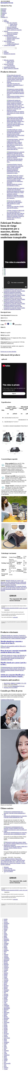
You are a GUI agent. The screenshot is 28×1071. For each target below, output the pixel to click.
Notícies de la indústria (12, 32)
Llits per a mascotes (11, 27)
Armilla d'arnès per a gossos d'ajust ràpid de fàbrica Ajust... (15, 136)
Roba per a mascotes (12, 22)
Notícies (6, 31)
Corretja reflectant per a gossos (8, 860)
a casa (5, 20)
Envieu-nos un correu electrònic (8, 351)
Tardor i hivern (13, 24)
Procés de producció (12, 37)
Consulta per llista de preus (7, 699)
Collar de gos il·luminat (15, 863)
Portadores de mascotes (12, 28)
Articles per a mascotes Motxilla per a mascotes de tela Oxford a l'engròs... (12, 675)
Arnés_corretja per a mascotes (14, 29)
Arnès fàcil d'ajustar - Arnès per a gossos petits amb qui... (15, 148)
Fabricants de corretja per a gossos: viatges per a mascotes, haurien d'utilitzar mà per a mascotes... (15, 848)
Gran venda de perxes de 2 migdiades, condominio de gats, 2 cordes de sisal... (15, 85)
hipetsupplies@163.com (7, 2)
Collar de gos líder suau (9, 861)
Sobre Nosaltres (8, 41)
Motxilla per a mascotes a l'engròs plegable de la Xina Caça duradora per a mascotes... (15, 197)
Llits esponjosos (11, 65)
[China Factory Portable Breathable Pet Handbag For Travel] (14, 647)
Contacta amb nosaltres (9, 45)
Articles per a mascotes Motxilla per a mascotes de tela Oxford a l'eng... (15, 160)
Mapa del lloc (18, 858)
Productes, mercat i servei (13, 38)
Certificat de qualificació (13, 44)
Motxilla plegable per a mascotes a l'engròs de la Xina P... (11, 642)
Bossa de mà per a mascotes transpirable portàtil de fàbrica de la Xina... (13, 651)
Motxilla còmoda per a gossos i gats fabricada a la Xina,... (14, 184)
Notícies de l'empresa (12, 34)
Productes (6, 21)
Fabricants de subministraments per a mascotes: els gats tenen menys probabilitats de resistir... (15, 833)
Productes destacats (10, 858)
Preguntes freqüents (8, 35)
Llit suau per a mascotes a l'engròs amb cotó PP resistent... (15, 207)
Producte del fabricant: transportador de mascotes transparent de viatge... (13, 171)
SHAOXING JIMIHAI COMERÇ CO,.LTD (15, 683)
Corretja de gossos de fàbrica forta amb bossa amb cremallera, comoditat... (15, 125)
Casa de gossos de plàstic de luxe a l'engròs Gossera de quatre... (15, 97)
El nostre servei (10, 42)
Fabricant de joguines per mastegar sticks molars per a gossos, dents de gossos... (15, 113)
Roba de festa (13, 25)
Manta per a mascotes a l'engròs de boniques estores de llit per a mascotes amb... (15, 218)
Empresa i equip (11, 39)
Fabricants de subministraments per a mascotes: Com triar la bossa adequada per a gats (15, 816)
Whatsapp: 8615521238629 (10, 687)
